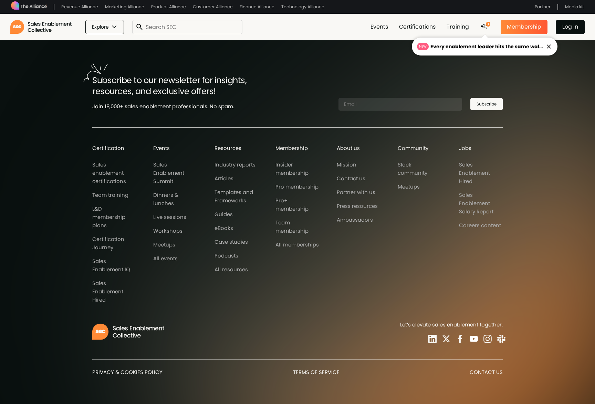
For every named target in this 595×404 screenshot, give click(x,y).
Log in (570, 27)
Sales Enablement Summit (168, 173)
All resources (231, 269)
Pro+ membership (292, 204)
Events (379, 27)
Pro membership (297, 186)
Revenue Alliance (79, 7)
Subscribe (487, 104)
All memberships (297, 244)
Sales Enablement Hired (107, 291)
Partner (543, 7)
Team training (110, 195)
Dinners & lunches (165, 199)
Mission (346, 164)
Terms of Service (316, 372)
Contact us (351, 178)
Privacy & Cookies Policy (127, 372)
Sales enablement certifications (109, 173)
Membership (524, 27)
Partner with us (356, 192)
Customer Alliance (213, 7)
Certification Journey (108, 243)
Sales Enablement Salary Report (476, 203)
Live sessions (169, 217)
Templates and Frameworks (234, 196)
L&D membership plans (108, 217)
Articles (224, 178)
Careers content (480, 225)
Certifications (417, 27)
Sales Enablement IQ (111, 265)
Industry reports (235, 164)
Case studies (231, 241)
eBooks (224, 228)
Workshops (167, 230)
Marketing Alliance (124, 7)
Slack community (412, 168)
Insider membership (292, 168)
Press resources (357, 206)
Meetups (164, 244)
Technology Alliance (302, 7)
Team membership (292, 226)
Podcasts (226, 255)
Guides (224, 214)
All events (165, 258)
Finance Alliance (257, 7)
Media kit (574, 7)
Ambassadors (355, 219)
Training (458, 27)
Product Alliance (168, 7)
